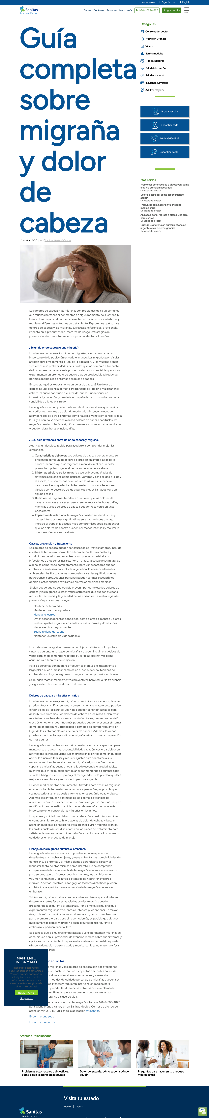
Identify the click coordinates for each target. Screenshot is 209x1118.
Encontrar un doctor (42, 1022)
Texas (79, 1106)
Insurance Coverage (156, 82)
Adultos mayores (154, 90)
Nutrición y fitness (155, 38)
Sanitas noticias (154, 53)
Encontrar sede (169, 124)
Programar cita (172, 10)
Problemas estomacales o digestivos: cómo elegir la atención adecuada (164, 186)
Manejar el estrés (44, 614)
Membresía (125, 10)
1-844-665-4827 (148, 10)
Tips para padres (154, 60)
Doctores (99, 10)
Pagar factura (168, 2)
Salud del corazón (155, 68)
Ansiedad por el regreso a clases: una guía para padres (164, 216)
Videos (149, 46)
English (186, 2)
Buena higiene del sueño (49, 631)
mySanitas (92, 1010)
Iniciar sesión (148, 2)
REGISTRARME (26, 992)
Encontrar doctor (169, 151)
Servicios (111, 10)
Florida (67, 1106)
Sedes (87, 10)
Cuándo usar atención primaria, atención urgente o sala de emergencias (163, 226)
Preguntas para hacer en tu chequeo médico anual (160, 206)
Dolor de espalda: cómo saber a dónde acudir (162, 196)
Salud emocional (154, 75)
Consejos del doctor (156, 31)
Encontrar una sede (41, 1016)
